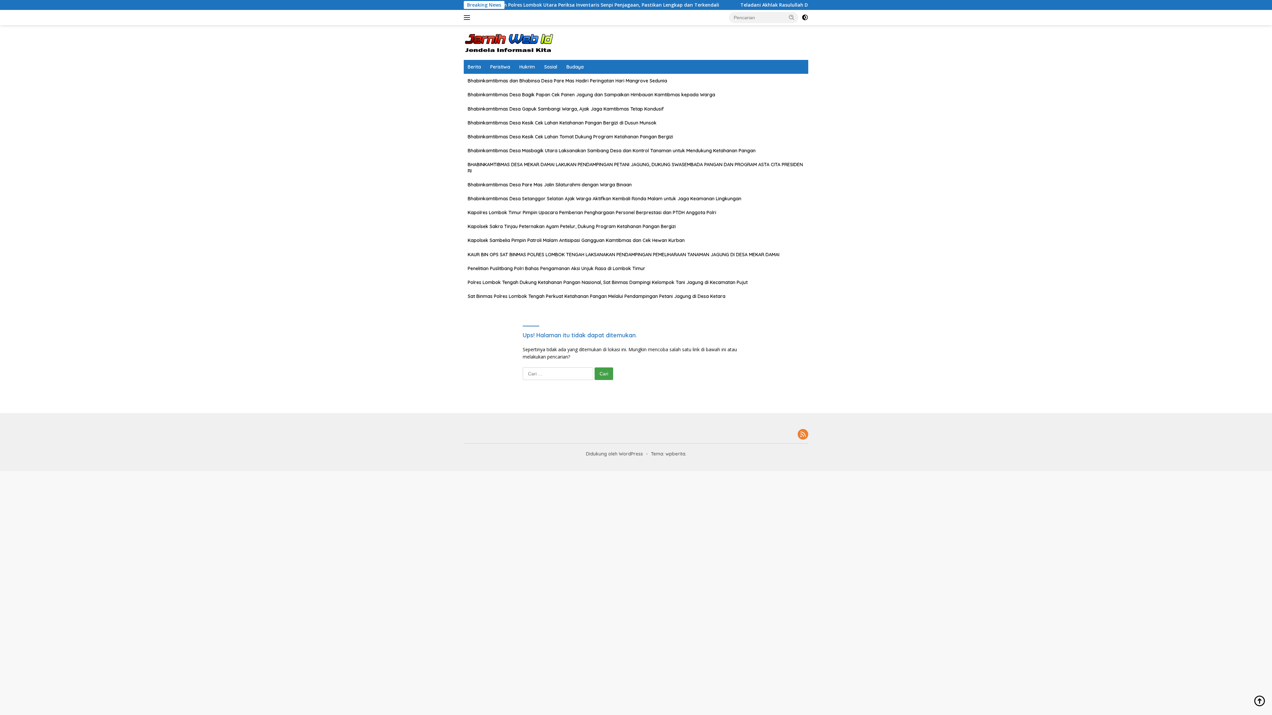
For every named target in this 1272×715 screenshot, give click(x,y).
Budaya (575, 67)
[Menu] (468, 17)
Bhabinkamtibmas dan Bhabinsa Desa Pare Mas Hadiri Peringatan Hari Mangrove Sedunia (567, 81)
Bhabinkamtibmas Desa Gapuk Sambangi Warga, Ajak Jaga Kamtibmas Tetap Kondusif (566, 109)
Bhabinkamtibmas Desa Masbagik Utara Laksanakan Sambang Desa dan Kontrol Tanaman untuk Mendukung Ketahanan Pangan (612, 151)
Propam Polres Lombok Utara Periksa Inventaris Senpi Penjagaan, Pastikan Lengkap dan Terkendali (563, 5)
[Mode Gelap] (805, 17)
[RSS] (803, 435)
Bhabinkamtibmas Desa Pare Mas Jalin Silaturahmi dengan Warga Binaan (550, 185)
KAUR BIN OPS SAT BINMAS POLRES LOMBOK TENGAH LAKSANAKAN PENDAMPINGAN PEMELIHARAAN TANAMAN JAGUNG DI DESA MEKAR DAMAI (623, 255)
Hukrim (527, 67)
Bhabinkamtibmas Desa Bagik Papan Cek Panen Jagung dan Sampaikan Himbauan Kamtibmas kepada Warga (591, 95)
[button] (791, 17)
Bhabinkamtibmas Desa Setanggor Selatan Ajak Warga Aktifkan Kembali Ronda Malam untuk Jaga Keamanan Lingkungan (604, 199)
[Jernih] (510, 42)
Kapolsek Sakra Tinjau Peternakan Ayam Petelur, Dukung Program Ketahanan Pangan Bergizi (572, 226)
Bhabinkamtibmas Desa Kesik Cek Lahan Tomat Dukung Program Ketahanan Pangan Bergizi (570, 137)
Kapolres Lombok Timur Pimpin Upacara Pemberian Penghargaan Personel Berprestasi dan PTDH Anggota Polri (592, 212)
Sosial (550, 67)
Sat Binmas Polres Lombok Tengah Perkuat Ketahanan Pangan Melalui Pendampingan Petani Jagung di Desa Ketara (596, 296)
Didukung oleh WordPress (614, 454)
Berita (474, 67)
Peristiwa (500, 67)
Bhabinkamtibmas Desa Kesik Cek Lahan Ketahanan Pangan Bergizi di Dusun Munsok (562, 123)
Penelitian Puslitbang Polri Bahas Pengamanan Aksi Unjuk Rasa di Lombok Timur (556, 268)
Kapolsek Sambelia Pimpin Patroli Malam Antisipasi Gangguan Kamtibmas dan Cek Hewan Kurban (576, 240)
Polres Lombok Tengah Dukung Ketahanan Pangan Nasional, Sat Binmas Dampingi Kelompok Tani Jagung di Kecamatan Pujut (608, 282)
